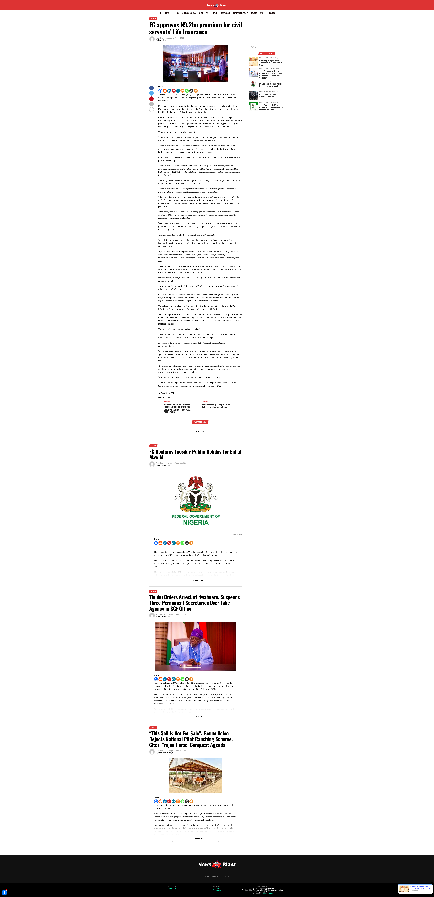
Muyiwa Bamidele (164, 465)
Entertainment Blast (240, 13)
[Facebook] (160, 91)
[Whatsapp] (187, 91)
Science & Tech (204, 13)
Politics (176, 13)
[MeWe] (178, 91)
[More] (196, 91)
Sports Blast (225, 13)
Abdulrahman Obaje (165, 753)
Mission (215, 876)
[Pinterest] (174, 91)
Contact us (172, 888)
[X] (191, 91)
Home (160, 13)
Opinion (262, 13)
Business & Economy (189, 13)
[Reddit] (165, 91)
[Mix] (182, 91)
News (167, 13)
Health (214, 13)
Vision (207, 876)
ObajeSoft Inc (267, 894)
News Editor (162, 40)
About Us (272, 13)
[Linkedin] (169, 91)
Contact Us (225, 876)
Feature (254, 13)
